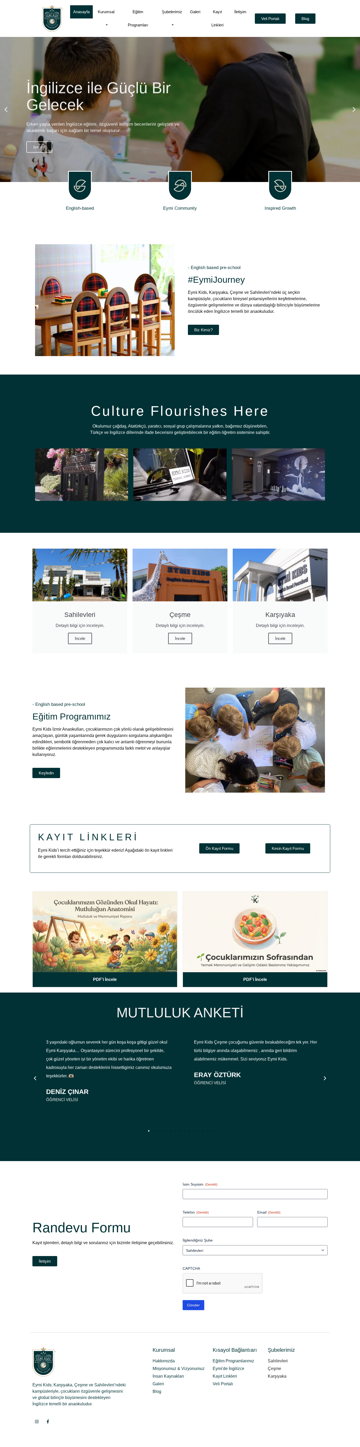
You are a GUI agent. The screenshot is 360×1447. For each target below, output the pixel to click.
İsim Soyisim (200, 1184)
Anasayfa (81, 11)
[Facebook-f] (47, 1421)
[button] (6, 109)
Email (268, 1212)
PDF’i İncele (105, 979)
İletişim (240, 11)
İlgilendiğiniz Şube (198, 1240)
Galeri (195, 11)
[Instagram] (36, 1421)
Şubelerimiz (172, 11)
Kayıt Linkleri (217, 18)
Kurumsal (106, 11)
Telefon (196, 1212)
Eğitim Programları (138, 18)
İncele (80, 638)
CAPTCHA (191, 1268)
